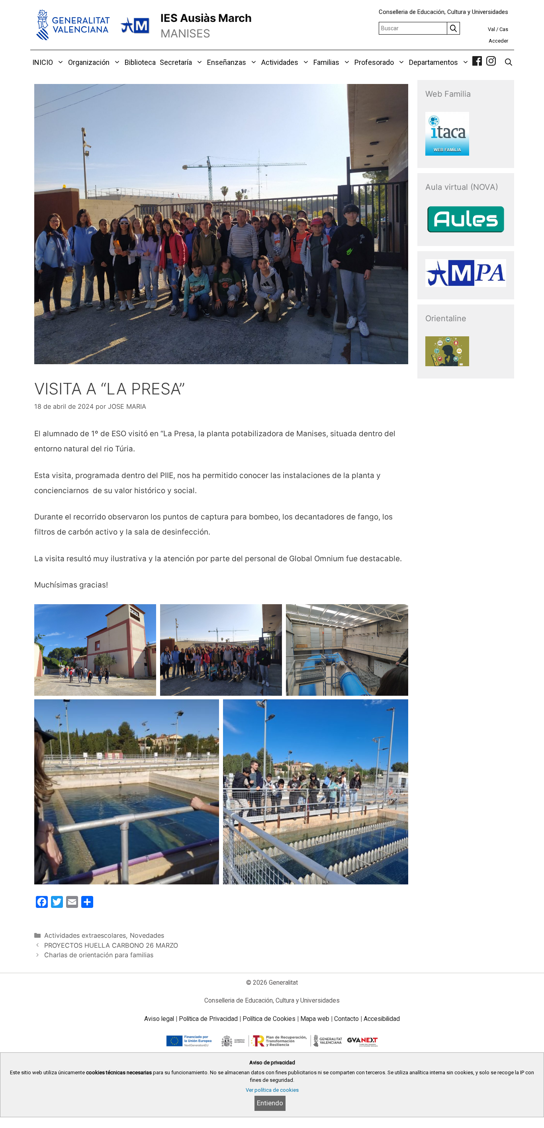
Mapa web (314, 1019)
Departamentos (433, 62)
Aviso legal (159, 1019)
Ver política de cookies (272, 1090)
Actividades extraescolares (85, 935)
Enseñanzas (226, 62)
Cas (503, 29)
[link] (477, 62)
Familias (326, 62)
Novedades (147, 935)
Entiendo (270, 1103)
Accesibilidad (382, 1019)
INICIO (42, 62)
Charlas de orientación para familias (98, 955)
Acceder (498, 41)
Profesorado (374, 62)
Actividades (279, 62)
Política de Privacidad (208, 1019)
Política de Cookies (269, 1019)
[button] (59, 62)
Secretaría (176, 62)
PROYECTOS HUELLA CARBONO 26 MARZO (111, 945)
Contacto (346, 1019)
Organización (89, 62)
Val (491, 29)
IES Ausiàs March (206, 18)
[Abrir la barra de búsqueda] (508, 62)
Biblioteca (140, 62)
